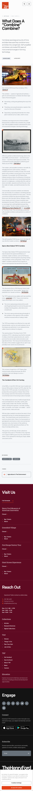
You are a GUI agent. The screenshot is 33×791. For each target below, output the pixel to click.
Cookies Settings (16, 783)
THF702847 (17, 163)
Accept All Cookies (16, 787)
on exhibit (27, 208)
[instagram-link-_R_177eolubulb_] (8, 703)
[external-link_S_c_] (16, 603)
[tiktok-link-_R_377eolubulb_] (27, 703)
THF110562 (23, 241)
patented (9, 298)
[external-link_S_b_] (16, 601)
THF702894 (24, 292)
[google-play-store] (23, 728)
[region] (16, 780)
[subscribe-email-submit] (28, 753)
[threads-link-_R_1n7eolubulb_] (13, 703)
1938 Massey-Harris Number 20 (11, 208)
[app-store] (8, 728)
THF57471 (5, 90)
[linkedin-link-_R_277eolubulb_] (17, 703)
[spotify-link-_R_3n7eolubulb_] (4, 708)
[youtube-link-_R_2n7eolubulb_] (22, 703)
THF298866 (5, 375)
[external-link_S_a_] (16, 599)
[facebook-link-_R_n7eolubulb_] (4, 703)
